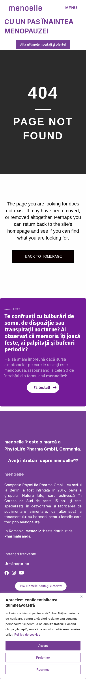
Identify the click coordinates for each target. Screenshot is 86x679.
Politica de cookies (27, 634)
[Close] (81, 596)
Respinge (43, 669)
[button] (43, 44)
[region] (43, 636)
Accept (43, 645)
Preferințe (43, 657)
